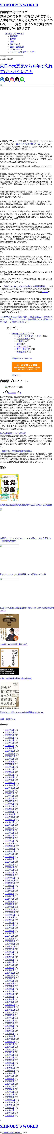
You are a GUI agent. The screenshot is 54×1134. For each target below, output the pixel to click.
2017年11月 (10, 1007)
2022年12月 (10, 846)
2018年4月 (9, 994)
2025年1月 (9, 780)
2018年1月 (9, 1002)
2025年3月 (9, 775)
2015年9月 (9, 1076)
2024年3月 (9, 806)
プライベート (16, 49)
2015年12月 (10, 1068)
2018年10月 (10, 978)
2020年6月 (9, 925)
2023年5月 (9, 833)
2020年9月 (9, 917)
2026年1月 (9, 748)
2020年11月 (10, 912)
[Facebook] (2, 79)
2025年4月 (9, 772)
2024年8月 (9, 793)
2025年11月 (10, 753)
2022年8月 (9, 857)
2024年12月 (10, 783)
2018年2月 (9, 999)
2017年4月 (9, 1026)
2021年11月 (10, 880)
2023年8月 (9, 825)
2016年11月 (10, 1039)
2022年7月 (9, 859)
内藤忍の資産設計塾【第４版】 (14, 644)
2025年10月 (10, 756)
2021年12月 (10, 878)
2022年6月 (9, 862)
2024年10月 (10, 788)
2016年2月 (9, 1063)
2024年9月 (9, 790)
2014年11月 (10, 1102)
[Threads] (17, 79)
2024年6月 (9, 798)
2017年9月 (9, 1012)
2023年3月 (9, 838)
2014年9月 (9, 1108)
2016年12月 (10, 1036)
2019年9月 (9, 949)
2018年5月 (9, 991)
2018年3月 (9, 997)
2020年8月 (9, 920)
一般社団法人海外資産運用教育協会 (16, 451)
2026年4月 (9, 740)
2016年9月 (9, 1044)
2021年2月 (9, 904)
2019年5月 (9, 960)
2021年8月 (9, 888)
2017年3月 (9, 1028)
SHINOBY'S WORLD (19, 5)
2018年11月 (10, 975)
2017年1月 (9, 1034)
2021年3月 (9, 901)
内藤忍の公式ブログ (12, 1132)
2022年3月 (9, 870)
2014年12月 (10, 1100)
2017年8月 (9, 1015)
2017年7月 (9, 1018)
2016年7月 (9, 1049)
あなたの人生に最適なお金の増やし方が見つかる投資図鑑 (26, 505)
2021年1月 (9, 907)
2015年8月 (9, 1079)
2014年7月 (9, 1113)
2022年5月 (9, 864)
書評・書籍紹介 (17, 47)
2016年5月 (9, 1055)
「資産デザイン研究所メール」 (28, 144)
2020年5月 (9, 928)
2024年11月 (10, 785)
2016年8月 (9, 1047)
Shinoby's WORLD (19, 333)
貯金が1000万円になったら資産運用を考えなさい (22, 712)
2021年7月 (9, 891)
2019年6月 (9, 957)
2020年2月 (9, 936)
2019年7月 (9, 954)
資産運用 (14, 36)
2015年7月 (9, 1081)
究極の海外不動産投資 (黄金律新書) (16, 678)
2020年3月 (9, 933)
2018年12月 (10, 973)
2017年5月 (9, 1023)
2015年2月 (9, 1094)
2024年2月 (9, 809)
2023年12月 (10, 814)
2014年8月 (9, 1110)
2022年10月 (10, 851)
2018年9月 (9, 981)
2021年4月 (9, 899)
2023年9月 (9, 822)
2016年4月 (9, 1057)
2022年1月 (9, 875)
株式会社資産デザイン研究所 (13, 433)
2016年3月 (9, 1060)
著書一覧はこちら (8, 719)
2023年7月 (9, 827)
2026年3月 (9, 743)
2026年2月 (9, 746)
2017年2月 (9, 1031)
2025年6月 (9, 767)
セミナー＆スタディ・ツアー (23, 52)
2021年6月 (9, 894)
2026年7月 (9, 732)
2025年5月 (9, 769)
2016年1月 (9, 1065)
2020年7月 (9, 923)
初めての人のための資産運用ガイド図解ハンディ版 (23, 574)
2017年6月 (9, 1020)
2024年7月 (9, 796)
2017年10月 (10, 1010)
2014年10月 (10, 1105)
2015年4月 (9, 1089)
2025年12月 (10, 751)
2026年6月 (9, 735)
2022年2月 (9, 872)
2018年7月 (9, 986)
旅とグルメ (15, 44)
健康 (12, 41)
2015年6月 (9, 1084)
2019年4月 (9, 962)
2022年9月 (9, 854)
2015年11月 (10, 1071)
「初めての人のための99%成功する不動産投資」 (25, 286)
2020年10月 (10, 915)
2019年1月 (9, 970)
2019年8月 (9, 952)
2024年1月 (9, 812)
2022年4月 (9, 867)
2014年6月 (9, 1115)
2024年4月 (9, 804)
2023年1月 (9, 843)
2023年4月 (9, 835)
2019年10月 (10, 946)
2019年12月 (10, 941)
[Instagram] (12, 79)
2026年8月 (9, 730)
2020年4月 (9, 931)
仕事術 (13, 39)
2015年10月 (10, 1073)
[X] (7, 79)
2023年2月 (9, 841)
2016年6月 (9, 1052)
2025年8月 (9, 761)
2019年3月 (9, 965)
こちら (45, 292)
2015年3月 (9, 1092)
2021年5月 (9, 896)
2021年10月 (10, 883)
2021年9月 (9, 886)
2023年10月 (10, 820)
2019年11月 (10, 944)
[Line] (22, 79)
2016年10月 (10, 1042)
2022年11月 (10, 849)
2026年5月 (9, 738)
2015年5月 (9, 1086)
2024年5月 (9, 801)
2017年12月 (10, 1005)
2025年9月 (9, 759)
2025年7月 (9, 764)
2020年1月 (9, 938)
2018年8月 (9, 983)
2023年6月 (9, 830)
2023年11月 (10, 817)
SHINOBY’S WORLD (14, 34)
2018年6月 (9, 989)
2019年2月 (9, 968)
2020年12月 (10, 909)
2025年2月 (9, 777)
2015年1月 (9, 1097)
